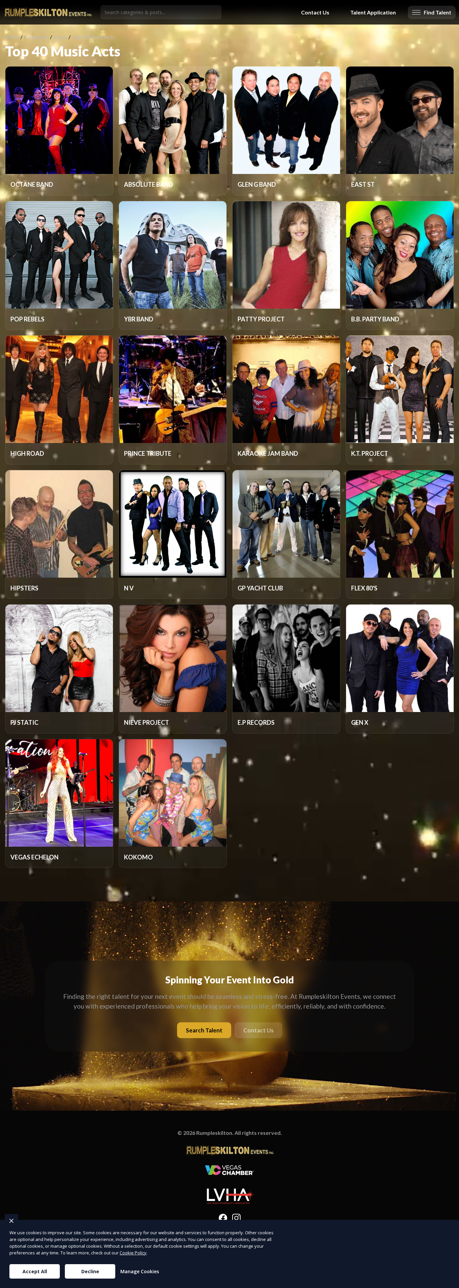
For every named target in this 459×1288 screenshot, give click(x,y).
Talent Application (373, 12)
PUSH (448, 1282)
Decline (90, 1271)
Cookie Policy (133, 1253)
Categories (36, 37)
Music (60, 37)
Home (12, 37)
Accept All (35, 1271)
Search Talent (204, 1030)
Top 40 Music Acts (93, 37)
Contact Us (315, 12)
